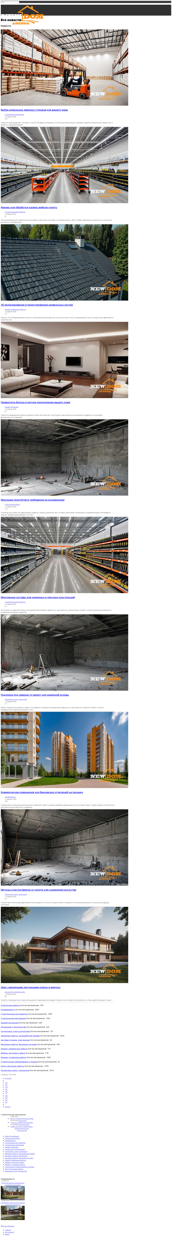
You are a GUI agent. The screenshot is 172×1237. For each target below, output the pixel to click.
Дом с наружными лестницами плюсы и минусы (30, 987)
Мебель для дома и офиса (13, 1053)
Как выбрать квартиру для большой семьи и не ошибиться (13, 1204)
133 (6, 1085)
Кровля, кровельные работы (15, 309)
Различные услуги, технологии (16, 699)
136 (6, 1091)
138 (6, 1096)
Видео (7, 1234)
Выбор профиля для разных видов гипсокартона (21, 1120)
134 (6, 1087)
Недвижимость (10, 797)
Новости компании (12, 1136)
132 (6, 1083)
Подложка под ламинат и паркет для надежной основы (35, 694)
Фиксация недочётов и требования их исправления (32, 499)
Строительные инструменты (15, 212)
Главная (8, 1230)
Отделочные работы (12, 504)
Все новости (9, 1232)
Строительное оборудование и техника (19, 1061)
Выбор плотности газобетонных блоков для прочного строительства (22, 1128)
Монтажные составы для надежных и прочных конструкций (38, 597)
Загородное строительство (15, 992)
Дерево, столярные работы (13, 1057)
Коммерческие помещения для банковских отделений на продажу (42, 792)
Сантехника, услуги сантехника (15, 1031)
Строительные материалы (14, 114)
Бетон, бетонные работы (12, 1066)
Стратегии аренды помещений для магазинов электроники (12, 1184)
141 (6, 1102)
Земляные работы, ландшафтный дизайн (20, 1035)
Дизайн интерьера (11, 407)
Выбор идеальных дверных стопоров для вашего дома (34, 109)
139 (6, 1098)
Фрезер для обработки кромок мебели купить (29, 207)
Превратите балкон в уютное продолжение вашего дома (35, 402)
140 (6, 1100)
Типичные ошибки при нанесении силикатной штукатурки (22, 1123)
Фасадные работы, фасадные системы (19, 1044)
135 (6, 1089)
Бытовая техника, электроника (15, 1040)
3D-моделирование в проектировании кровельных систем (37, 304)
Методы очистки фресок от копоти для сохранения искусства (38, 889)
